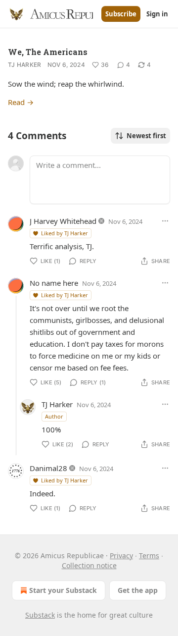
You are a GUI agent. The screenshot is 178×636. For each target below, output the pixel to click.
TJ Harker (25, 64)
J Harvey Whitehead (63, 221)
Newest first (146, 135)
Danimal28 (48, 468)
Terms (149, 555)
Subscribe (120, 13)
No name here (54, 283)
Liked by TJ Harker (64, 233)
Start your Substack (63, 590)
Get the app (138, 590)
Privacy (121, 555)
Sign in (157, 13)
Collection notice (89, 565)
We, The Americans (48, 52)
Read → (21, 102)
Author (54, 416)
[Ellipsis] (165, 221)
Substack (40, 615)
